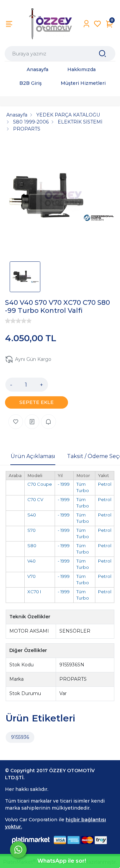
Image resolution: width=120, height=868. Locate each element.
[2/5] (10, 320)
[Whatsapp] (18, 849)
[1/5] (7, 320)
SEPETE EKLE (36, 402)
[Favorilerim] (97, 24)
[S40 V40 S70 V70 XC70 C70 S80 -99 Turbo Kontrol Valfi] (60, 199)
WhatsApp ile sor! (61, 861)
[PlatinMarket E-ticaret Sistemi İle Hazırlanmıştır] (31, 840)
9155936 (20, 737)
